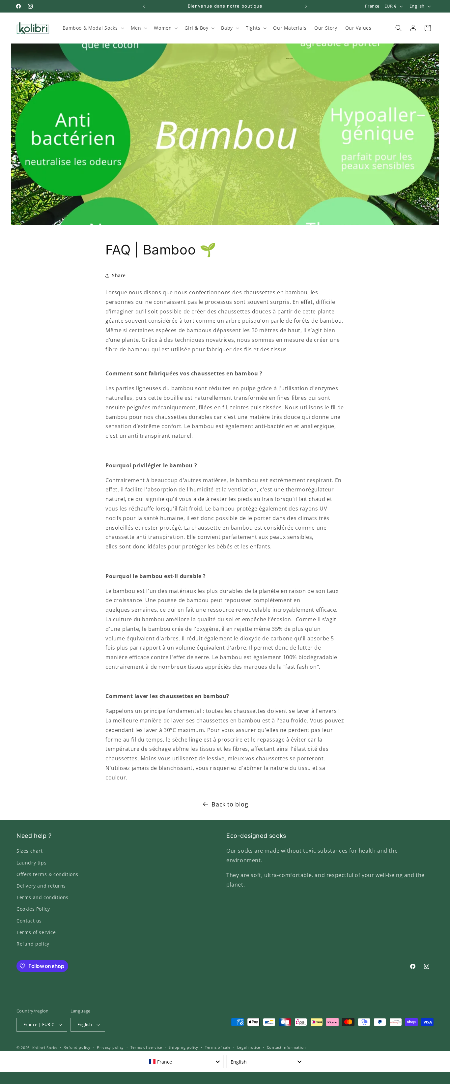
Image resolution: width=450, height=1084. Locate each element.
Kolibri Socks (44, 1047)
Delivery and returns (41, 886)
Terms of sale (218, 1047)
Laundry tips (31, 863)
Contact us (29, 921)
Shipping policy (184, 1047)
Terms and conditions (42, 897)
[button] (93, 28)
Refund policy (32, 944)
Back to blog (229, 804)
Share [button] (119, 275)
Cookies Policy (33, 909)
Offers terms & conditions (47, 874)
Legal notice (248, 1047)
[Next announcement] (306, 6)
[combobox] (184, 1061)
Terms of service (36, 932)
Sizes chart (29, 851)
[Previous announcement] (144, 6)
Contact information (286, 1047)
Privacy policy (110, 1047)
